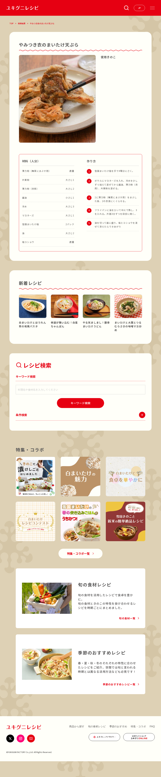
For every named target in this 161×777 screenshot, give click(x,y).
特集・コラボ (138, 726)
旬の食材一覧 (127, 618)
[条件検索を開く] (126, 8)
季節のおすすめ (118, 726)
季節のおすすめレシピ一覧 (119, 684)
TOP (11, 23)
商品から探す (76, 726)
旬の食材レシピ (97, 726)
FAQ (152, 726)
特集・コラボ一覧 (78, 553)
